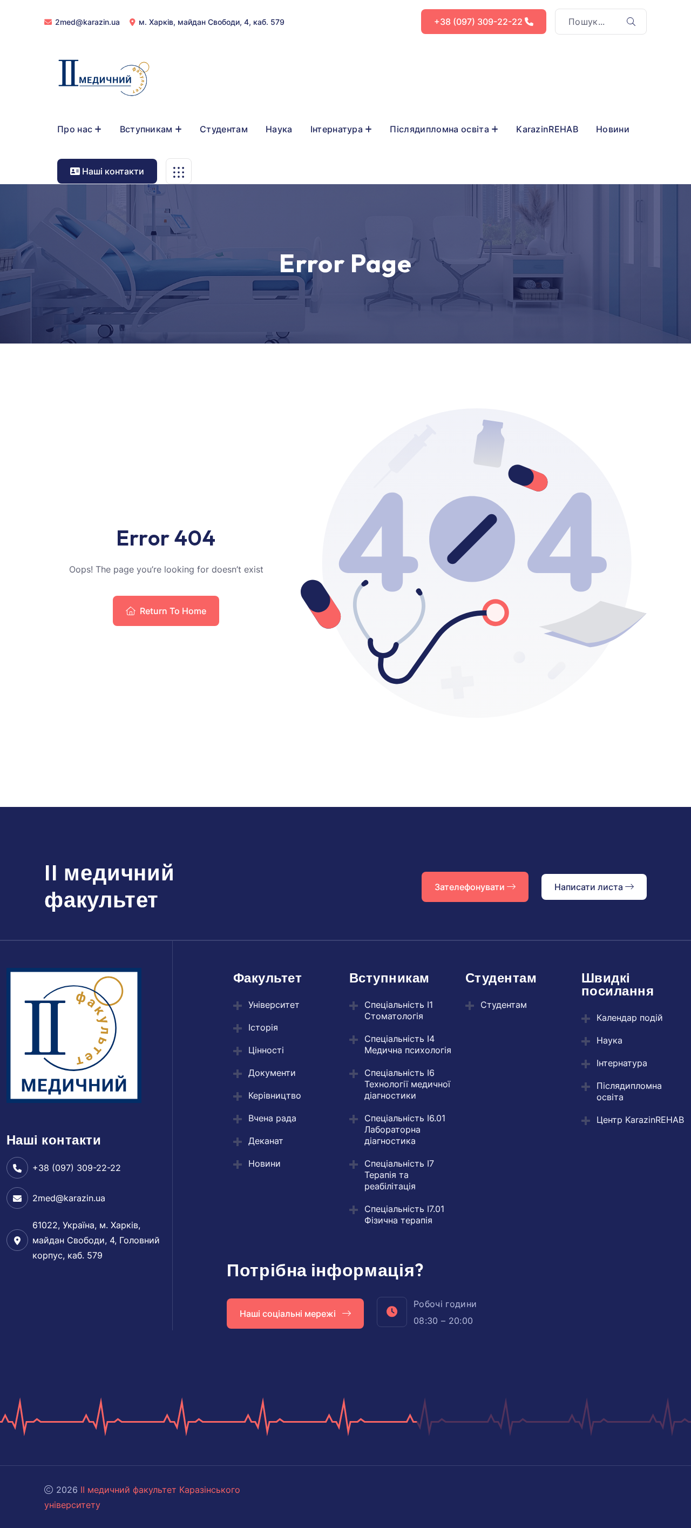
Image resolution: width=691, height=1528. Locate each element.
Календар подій (630, 1017)
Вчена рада (272, 1118)
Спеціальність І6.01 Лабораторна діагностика (404, 1129)
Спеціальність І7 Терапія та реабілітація (399, 1175)
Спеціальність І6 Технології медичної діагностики (407, 1084)
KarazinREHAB (547, 129)
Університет (274, 1004)
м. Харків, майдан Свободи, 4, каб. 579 (211, 21)
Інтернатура (336, 129)
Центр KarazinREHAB (640, 1119)
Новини (612, 129)
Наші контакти (112, 171)
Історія (263, 1027)
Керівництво (274, 1095)
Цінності (266, 1050)
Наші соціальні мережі (289, 1313)
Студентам (224, 129)
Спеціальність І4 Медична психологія (407, 1044)
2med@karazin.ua (87, 21)
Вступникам (146, 129)
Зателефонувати (471, 886)
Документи (272, 1072)
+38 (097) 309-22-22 (479, 21)
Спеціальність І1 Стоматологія (398, 1010)
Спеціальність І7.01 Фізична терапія (404, 1214)
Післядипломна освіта (439, 129)
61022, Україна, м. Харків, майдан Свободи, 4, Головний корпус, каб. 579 (96, 1240)
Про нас (74, 129)
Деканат (265, 1140)
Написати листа (589, 886)
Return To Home (173, 610)
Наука (279, 129)
